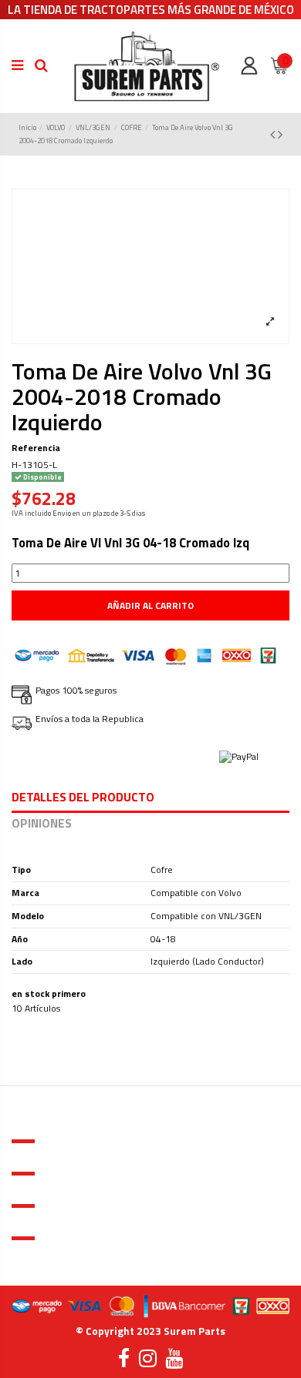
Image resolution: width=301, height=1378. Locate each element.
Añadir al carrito (150, 605)
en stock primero (49, 994)
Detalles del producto (83, 798)
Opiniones (42, 825)
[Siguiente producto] (280, 134)
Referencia (36, 448)
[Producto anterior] (274, 134)
